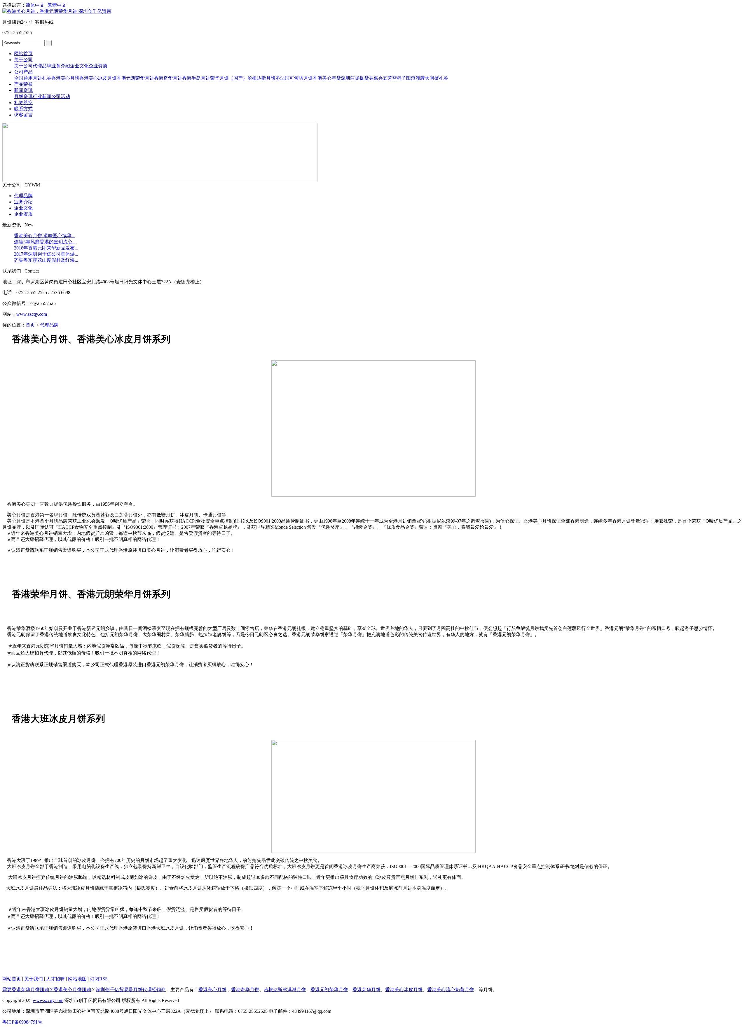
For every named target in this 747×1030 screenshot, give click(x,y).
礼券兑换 (23, 102)
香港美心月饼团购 (72, 989)
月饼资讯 (23, 96)
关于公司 (23, 59)
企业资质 (98, 65)
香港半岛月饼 (196, 78)
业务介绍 (60, 65)
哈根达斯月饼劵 (263, 78)
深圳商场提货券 (357, 78)
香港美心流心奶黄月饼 (450, 989)
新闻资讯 (23, 90)
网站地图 (77, 978)
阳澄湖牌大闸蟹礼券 (427, 78)
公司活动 (60, 96)
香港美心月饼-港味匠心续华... (44, 235)
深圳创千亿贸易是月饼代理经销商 (131, 989)
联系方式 (23, 108)
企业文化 (79, 65)
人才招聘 (55, 978)
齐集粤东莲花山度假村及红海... (46, 260)
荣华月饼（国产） (228, 78)
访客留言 (23, 114)
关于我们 (33, 978)
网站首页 (23, 53)
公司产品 (23, 71)
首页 (30, 324)
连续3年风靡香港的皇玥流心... (45, 241)
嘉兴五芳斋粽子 (390, 78)
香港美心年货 (327, 78)
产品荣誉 (23, 84)
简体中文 (35, 5)
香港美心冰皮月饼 (98, 78)
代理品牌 (42, 65)
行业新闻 (42, 96)
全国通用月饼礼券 (32, 78)
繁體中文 (57, 5)
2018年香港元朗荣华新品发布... (46, 247)
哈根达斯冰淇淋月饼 (285, 989)
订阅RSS (99, 978)
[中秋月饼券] (159, 180)
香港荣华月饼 (366, 989)
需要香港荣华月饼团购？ (28, 989)
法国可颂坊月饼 (296, 78)
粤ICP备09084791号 (22, 1021)
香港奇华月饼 (168, 78)
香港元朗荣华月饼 (135, 78)
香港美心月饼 (65, 78)
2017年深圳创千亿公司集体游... (46, 254)
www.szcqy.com (31, 314)
